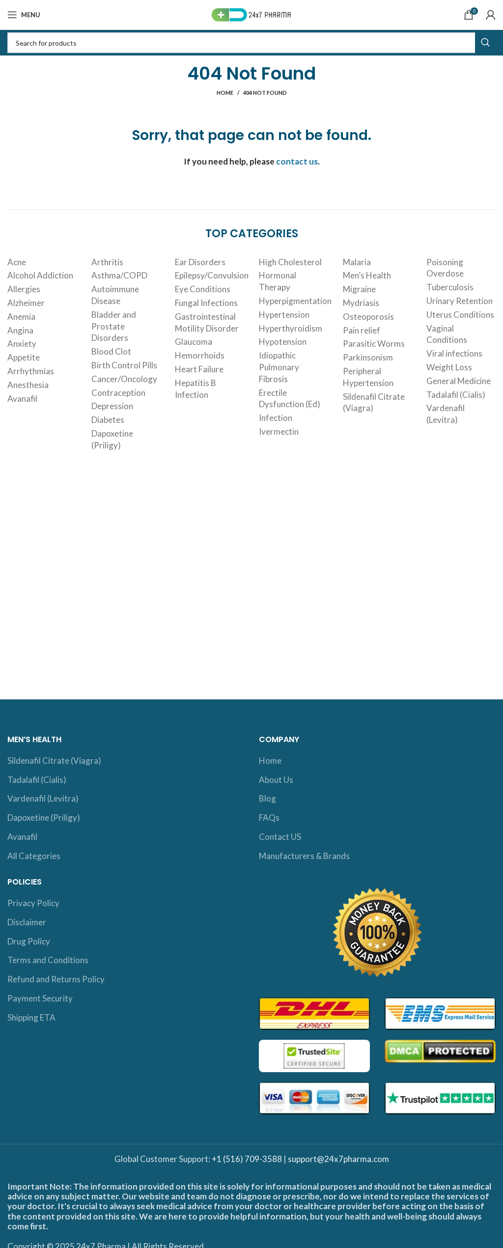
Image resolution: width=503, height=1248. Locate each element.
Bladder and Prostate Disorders (113, 326)
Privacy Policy (33, 903)
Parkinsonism (368, 357)
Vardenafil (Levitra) (445, 414)
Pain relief (361, 330)
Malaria (357, 262)
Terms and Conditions (47, 960)
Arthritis (107, 262)
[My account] (491, 15)
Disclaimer (26, 922)
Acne (16, 262)
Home (225, 92)
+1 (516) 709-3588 (247, 1159)
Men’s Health (367, 275)
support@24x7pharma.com (338, 1159)
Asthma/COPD (119, 275)
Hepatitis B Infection (195, 389)
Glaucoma (193, 341)
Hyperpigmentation (295, 301)
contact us (297, 161)
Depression (112, 406)
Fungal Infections (206, 303)
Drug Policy (28, 941)
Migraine (359, 289)
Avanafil (22, 398)
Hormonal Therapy (277, 281)
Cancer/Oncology (124, 379)
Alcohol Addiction (40, 275)
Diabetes (107, 420)
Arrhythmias (30, 371)
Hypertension (284, 314)
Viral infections (454, 353)
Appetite (23, 357)
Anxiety (21, 343)
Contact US (280, 837)
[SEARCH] (485, 42)
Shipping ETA (31, 1017)
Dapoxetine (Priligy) (112, 439)
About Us (276, 780)
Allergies (23, 289)
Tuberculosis (450, 287)
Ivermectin (279, 431)
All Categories (33, 856)
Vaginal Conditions (446, 334)
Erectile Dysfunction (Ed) (289, 399)
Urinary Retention (459, 301)
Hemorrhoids (199, 355)
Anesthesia (28, 385)
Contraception (118, 393)
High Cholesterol (290, 262)
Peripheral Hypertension (368, 377)
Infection (275, 418)
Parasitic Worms (374, 343)
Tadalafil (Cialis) (455, 394)
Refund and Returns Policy (56, 979)
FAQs (269, 817)
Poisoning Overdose (445, 268)
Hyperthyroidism (290, 328)
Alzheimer (26, 303)
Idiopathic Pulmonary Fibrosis (279, 367)
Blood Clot (111, 351)
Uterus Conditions (460, 314)
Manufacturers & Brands (304, 856)
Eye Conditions (202, 289)
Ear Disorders (200, 262)
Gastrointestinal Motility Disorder (207, 322)
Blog (267, 798)
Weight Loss (449, 367)
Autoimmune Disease (115, 295)
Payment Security (40, 998)
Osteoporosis (368, 316)
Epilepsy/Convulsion (212, 275)
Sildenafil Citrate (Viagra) (374, 402)
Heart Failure (199, 369)
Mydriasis (361, 303)
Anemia (21, 316)
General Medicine (458, 381)
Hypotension (283, 341)
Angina (20, 330)
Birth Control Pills (124, 365)
